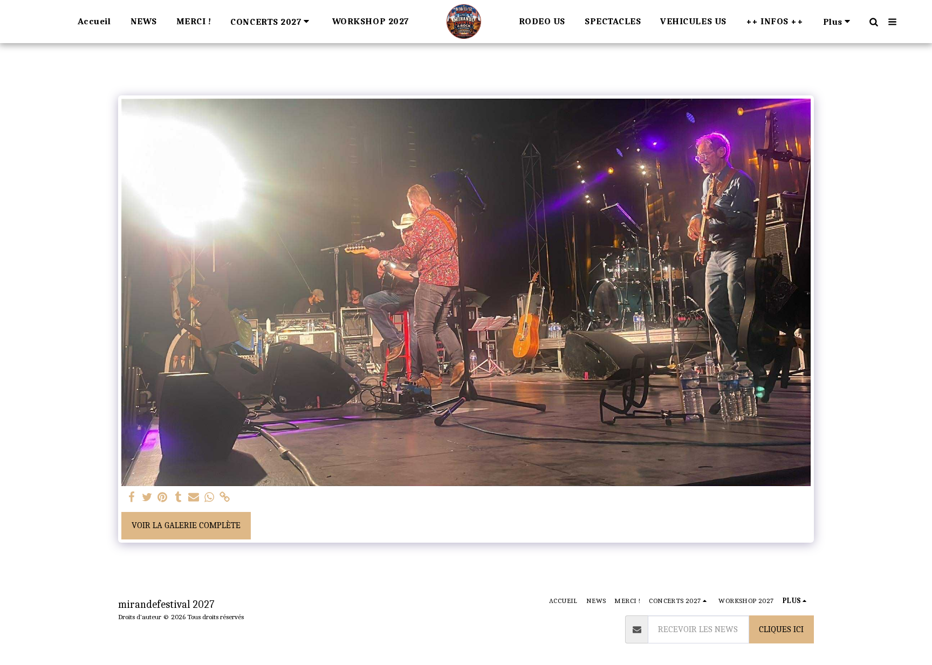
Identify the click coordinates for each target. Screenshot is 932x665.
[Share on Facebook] (131, 497)
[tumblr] (178, 497)
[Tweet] (147, 497)
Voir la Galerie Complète (186, 525)
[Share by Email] (194, 497)
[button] (271, 21)
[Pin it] (162, 497)
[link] (225, 497)
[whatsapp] (209, 497)
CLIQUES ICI (781, 629)
